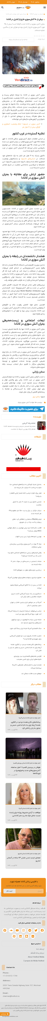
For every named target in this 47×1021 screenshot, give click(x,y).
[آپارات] (14, 936)
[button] (45, 7)
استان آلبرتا (22, 718)
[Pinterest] (4, 930)
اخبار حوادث (15, 14)
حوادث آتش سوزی (28, 402)
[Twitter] (36, 930)
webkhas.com (14, 1016)
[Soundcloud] (11, 930)
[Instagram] (23, 930)
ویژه (19, 402)
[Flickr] (32, 936)
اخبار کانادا (9, 14)
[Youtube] (17, 930)
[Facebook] (42, 930)
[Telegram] (29, 930)
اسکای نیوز (37, 397)
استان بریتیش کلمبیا (19, 763)
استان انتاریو (22, 854)
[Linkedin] (20, 936)
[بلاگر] (26, 936)
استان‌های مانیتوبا (28, 159)
